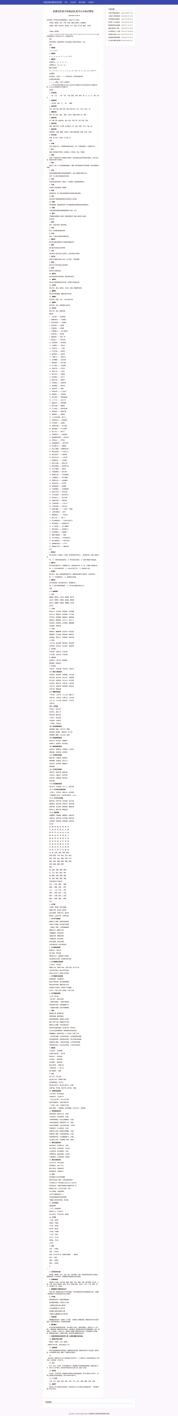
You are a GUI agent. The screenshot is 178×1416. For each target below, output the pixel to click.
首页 (66, 2)
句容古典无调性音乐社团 (52, 2)
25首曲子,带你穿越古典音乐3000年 (114, 16)
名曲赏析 (91, 2)
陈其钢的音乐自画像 (114, 25)
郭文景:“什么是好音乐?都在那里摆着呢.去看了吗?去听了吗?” (114, 22)
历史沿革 (73, 2)
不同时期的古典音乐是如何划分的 (114, 19)
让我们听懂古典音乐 (114, 13)
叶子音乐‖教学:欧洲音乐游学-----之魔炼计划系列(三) (114, 41)
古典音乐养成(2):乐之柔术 (114, 35)
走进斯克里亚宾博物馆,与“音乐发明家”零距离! (114, 38)
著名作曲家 (82, 2)
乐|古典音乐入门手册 (114, 31)
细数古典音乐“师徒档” (113, 29)
